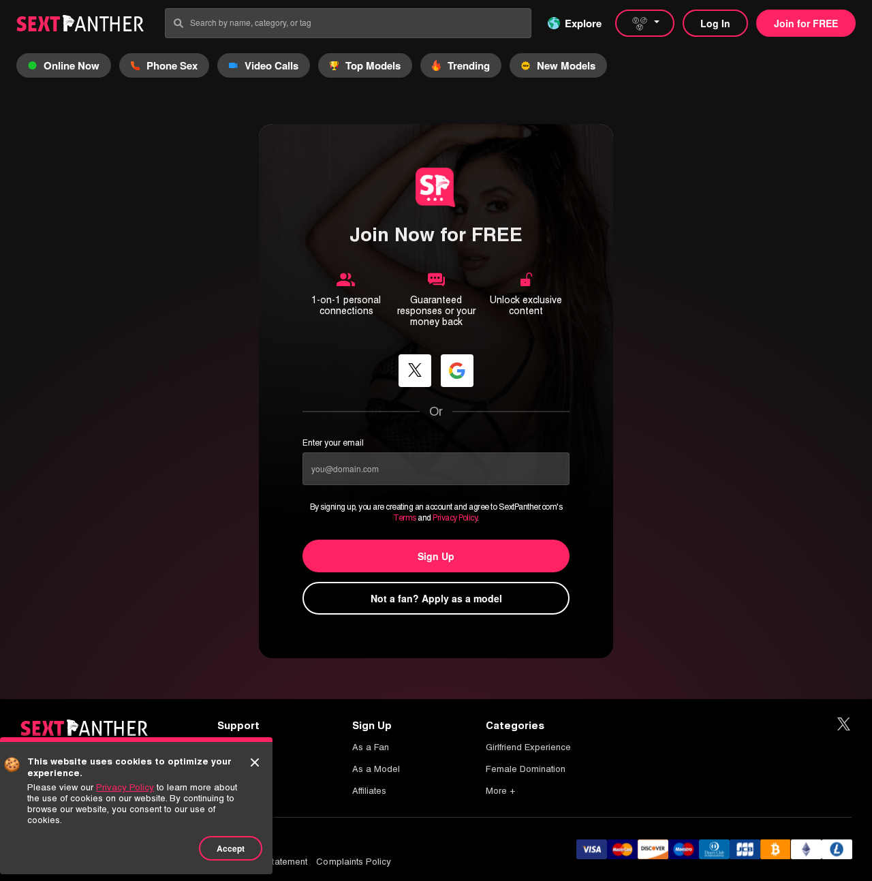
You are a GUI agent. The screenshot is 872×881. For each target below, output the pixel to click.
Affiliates (369, 791)
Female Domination (525, 769)
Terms (404, 518)
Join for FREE (806, 23)
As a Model (376, 769)
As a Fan (370, 747)
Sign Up (436, 556)
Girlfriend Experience (528, 747)
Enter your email (333, 443)
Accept (231, 848)
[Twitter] (844, 724)
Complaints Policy (353, 861)
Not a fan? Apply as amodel (436, 598)
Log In (715, 23)
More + (500, 791)
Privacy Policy (455, 518)
